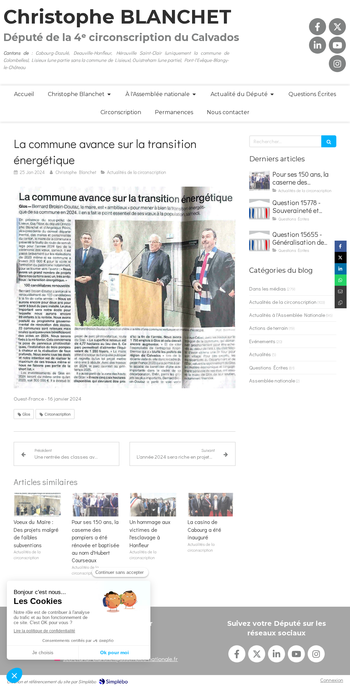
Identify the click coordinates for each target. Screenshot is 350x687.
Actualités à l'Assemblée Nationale (287, 314)
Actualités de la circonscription (283, 301)
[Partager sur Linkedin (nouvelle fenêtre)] (341, 268)
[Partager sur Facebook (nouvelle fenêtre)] (341, 246)
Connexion (331, 679)
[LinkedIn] (317, 45)
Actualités (260, 354)
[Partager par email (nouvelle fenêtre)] (341, 291)
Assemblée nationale (272, 380)
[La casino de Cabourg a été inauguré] (211, 505)
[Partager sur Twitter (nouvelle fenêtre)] (341, 257)
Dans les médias (267, 288)
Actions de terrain (268, 327)
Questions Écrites (268, 367)
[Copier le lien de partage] (341, 302)
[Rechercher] (328, 141)
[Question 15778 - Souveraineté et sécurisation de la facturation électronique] (259, 209)
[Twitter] (337, 26)
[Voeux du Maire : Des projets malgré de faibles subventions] (38, 505)
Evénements (262, 341)
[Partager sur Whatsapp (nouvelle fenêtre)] (341, 280)
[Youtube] (337, 45)
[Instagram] (337, 63)
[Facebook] (317, 26)
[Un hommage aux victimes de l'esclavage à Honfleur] (153, 505)
